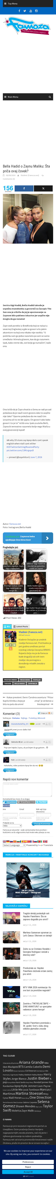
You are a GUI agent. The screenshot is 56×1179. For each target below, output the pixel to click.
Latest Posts (22, 626)
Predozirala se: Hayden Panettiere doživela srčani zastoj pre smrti (37, 971)
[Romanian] (21, 841)
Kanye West (11, 1082)
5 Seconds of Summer (11, 1063)
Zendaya (37, 1111)
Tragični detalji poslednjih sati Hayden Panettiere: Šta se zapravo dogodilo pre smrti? (36, 916)
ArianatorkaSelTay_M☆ (20, 724)
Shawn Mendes (25, 1106)
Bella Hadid (20, 683)
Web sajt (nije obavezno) (41, 810)
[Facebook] (10, 645)
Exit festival (41, 1071)
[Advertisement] (28, 65)
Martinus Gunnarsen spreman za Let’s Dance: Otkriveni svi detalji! (37, 934)
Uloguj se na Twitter (41, 802)
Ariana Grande (31, 1062)
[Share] (24, 188)
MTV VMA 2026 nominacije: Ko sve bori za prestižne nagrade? (37, 989)
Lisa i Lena (7, 1090)
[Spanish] (25, 841)
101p (32, 724)
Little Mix (16, 1089)
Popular (36, 680)
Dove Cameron (19, 1071)
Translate (48, 845)
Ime (4, 809)
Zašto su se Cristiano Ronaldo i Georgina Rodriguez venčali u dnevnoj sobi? (37, 952)
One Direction (40, 1097)
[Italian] (42, 841)
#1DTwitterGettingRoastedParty (23, 446)
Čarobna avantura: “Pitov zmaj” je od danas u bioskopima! (40, 701)
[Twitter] (7, 645)
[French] (32, 841)
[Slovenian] (11, 841)
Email (22, 809)
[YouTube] (10, 648)
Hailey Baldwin (25, 1074)
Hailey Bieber (37, 1074)
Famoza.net (15, 523)
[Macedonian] (14, 841)
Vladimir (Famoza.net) (30, 175)
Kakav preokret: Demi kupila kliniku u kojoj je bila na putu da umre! (15, 701)
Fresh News (25, 680)
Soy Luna (39, 1107)
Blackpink (13, 1066)
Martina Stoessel (29, 1093)
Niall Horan (15, 1097)
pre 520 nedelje (28, 742)
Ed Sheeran (30, 1070)
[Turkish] (28, 841)
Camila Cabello (33, 1066)
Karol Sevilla (20, 1082)
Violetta (16, 1110)
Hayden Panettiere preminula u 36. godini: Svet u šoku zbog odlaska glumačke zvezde (37, 1026)
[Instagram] (14, 645)
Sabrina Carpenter (30, 1102)
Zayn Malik (32, 683)
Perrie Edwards (8, 1102)
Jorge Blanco (19, 1078)
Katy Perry (29, 1082)
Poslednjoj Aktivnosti (37, 718)
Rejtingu (24, 718)
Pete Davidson (18, 1102)
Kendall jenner (41, 1082)
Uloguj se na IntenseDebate (10, 802)
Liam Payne (43, 1086)
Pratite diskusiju (50, 713)
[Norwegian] (45, 841)
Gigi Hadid (14, 1075)
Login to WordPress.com (26, 802)
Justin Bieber (38, 1078)
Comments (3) (9, 179)
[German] (7, 841)
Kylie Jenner (29, 1086)
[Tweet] (43, 188)
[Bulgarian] (18, 841)
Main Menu (13, 96)
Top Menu (12, 3)
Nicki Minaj (25, 1098)
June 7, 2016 (36, 457)
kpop (18, 1086)
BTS (21, 1067)
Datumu (16, 718)
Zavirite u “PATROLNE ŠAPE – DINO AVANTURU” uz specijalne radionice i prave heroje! (37, 1006)
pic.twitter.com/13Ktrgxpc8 (20, 450)
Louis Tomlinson (31, 1089)
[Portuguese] (38, 841)
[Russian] (35, 841)
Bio (8, 626)
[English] (4, 841)
